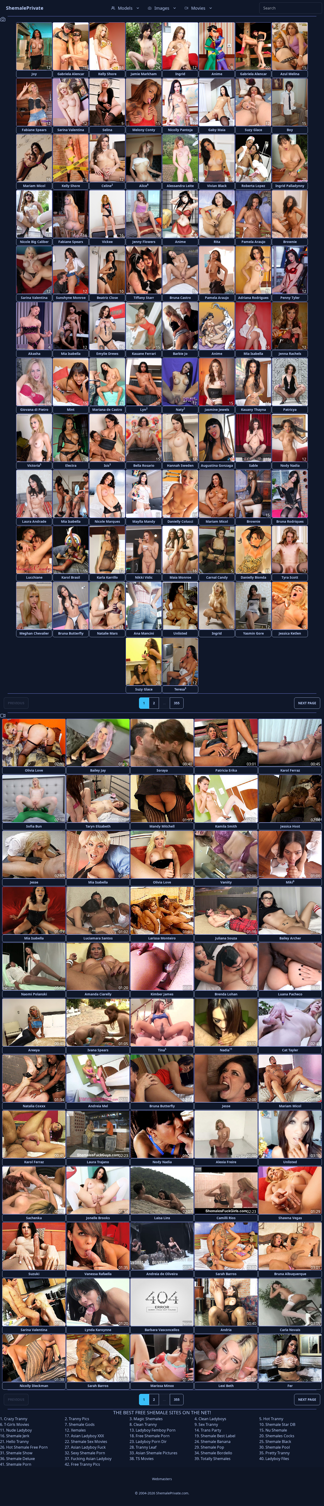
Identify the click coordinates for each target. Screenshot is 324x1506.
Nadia (226, 1049)
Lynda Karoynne (98, 1329)
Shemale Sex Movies (89, 1441)
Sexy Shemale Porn (88, 1453)
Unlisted (180, 633)
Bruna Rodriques (290, 521)
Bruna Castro (180, 297)
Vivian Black (217, 185)
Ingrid (180, 74)
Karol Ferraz (290, 770)
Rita (217, 241)
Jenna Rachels (290, 353)
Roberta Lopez (253, 185)
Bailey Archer (290, 938)
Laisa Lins (162, 1218)
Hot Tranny (273, 1418)
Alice (143, 185)
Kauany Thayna (253, 409)
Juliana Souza (226, 938)
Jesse (34, 882)
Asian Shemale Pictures (156, 1453)
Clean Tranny (145, 1424)
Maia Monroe (180, 577)
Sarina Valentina (70, 130)
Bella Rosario (143, 465)
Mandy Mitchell (162, 826)
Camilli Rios (226, 1218)
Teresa (180, 689)
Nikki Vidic (144, 577)
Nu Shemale (276, 1430)
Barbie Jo (180, 353)
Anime (217, 74)
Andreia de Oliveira (162, 1274)
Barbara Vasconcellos (162, 1329)
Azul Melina (289, 74)
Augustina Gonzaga (217, 465)
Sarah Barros (226, 1274)
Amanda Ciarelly (98, 994)
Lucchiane (34, 577)
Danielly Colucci (180, 521)
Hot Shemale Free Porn (27, 1447)
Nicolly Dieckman (34, 1385)
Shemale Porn (18, 1464)
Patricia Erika (226, 770)
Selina (107, 130)
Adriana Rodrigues (253, 297)
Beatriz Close (107, 297)
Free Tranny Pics (85, 1464)
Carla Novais (290, 1329)
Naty (180, 409)
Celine (107, 185)
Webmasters (162, 1479)
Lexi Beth (226, 1385)
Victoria (34, 465)
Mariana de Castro (107, 409)
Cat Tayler (290, 1050)
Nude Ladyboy (19, 1430)
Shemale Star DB (280, 1424)
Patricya (289, 409)
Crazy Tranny (15, 1418)
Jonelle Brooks (98, 1218)
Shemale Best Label (218, 1435)
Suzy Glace (253, 130)
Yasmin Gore (253, 633)
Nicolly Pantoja (180, 130)
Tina (162, 1049)
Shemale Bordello (216, 1453)
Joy (34, 74)
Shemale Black (278, 1441)
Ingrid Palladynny (289, 185)
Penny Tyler (290, 297)
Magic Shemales (148, 1418)
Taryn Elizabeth (98, 826)
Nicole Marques (107, 521)
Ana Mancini (144, 633)
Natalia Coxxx (34, 1106)
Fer (290, 1385)
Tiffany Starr (144, 297)
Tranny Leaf (146, 1447)
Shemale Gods (82, 1424)
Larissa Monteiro (162, 938)
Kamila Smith (226, 826)
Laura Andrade (34, 521)
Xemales (78, 1430)
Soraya (162, 770)
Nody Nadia (290, 465)
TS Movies (145, 1458)
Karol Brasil (70, 577)
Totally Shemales (216, 1458)
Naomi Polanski (34, 994)
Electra (70, 465)
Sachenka (34, 1218)
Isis (107, 465)
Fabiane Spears (34, 130)
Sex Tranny (208, 1424)
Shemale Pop (212, 1447)
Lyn (144, 409)
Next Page (307, 703)
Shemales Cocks (279, 1435)
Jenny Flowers (143, 241)
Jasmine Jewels (217, 409)
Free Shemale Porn (153, 1435)
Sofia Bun (34, 826)
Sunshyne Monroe (71, 297)
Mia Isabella (70, 353)
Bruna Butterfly (70, 633)
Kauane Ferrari (144, 353)
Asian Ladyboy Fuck (88, 1447)
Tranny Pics (79, 1418)
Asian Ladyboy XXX (87, 1435)
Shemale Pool (277, 1447)
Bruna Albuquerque (290, 1274)
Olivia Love (34, 770)
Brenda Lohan (226, 994)
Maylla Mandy (143, 521)
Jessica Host (290, 826)
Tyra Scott (290, 577)
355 (177, 703)
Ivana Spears (98, 1050)
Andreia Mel (98, 1106)
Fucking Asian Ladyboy (91, 1458)
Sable (253, 465)
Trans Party (211, 1430)
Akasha (34, 353)
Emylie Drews (107, 353)
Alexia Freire (226, 1162)
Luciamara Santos (98, 938)
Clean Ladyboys (212, 1418)
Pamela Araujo (253, 241)
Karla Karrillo (107, 577)
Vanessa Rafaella (97, 1274)
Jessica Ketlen (290, 633)
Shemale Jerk (17, 1435)
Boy (290, 130)
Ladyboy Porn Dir (151, 1441)
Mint (70, 409)
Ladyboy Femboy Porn (156, 1430)
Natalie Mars (107, 633)
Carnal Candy (217, 577)
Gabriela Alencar (70, 74)
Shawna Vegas (290, 1218)
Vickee (107, 241)
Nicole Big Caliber (34, 241)
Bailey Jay (98, 770)
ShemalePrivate (24, 8)
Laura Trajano (98, 1162)
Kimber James (162, 994)
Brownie (290, 241)
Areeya (34, 1050)
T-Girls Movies (16, 1424)
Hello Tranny (17, 1441)
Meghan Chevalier (34, 633)
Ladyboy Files (277, 1458)
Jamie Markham (144, 74)
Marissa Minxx (162, 1385)
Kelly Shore (107, 74)
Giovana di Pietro (34, 409)
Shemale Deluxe (20, 1458)
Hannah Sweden (180, 465)
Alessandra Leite (180, 185)
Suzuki (33, 1274)
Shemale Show (19, 1453)
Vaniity (226, 882)
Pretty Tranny (277, 1453)
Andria (226, 1329)
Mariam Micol (34, 185)
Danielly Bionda (253, 577)
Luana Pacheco (290, 994)
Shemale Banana (216, 1441)
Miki (290, 881)
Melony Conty (143, 130)
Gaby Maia (216, 130)
